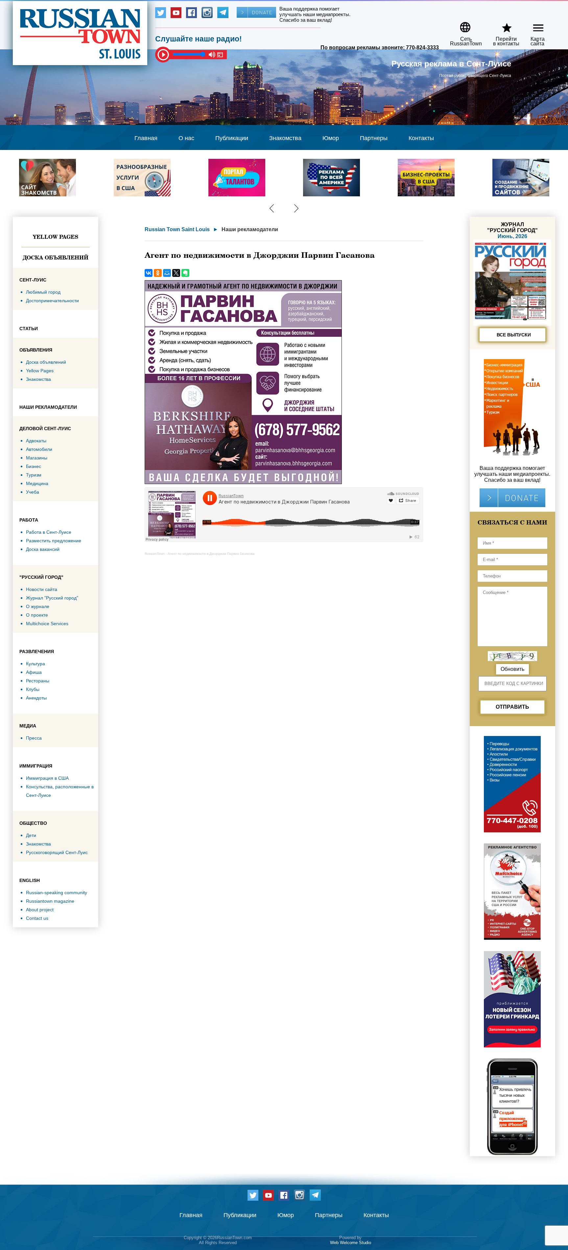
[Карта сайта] (533, 25)
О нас (186, 138)
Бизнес (33, 466)
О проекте (37, 615)
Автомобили (39, 449)
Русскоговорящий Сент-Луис (57, 852)
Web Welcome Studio (350, 1242)
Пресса (34, 738)
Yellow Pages (55, 236)
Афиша (34, 672)
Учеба (32, 492)
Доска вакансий (42, 549)
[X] (176, 273)
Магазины (36, 457)
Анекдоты (36, 697)
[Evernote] (185, 273)
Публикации (231, 138)
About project (40, 909)
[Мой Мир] (167, 273)
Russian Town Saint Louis (177, 229)
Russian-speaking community (56, 892)
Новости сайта (41, 589)
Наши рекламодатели (250, 229)
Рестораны (37, 680)
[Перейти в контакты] (502, 25)
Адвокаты (36, 440)
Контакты (421, 138)
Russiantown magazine (50, 901)
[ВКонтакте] (149, 273)
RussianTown (155, 553)
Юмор (330, 138)
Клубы (32, 689)
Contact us (37, 918)
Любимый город (43, 292)
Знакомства (285, 138)
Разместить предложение (53, 540)
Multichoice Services (47, 623)
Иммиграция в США (47, 778)
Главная (145, 138)
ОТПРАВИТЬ (512, 707)
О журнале (37, 606)
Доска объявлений (55, 257)
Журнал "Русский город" (52, 597)
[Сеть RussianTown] (461, 25)
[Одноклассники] (158, 273)
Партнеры (374, 138)
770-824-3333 (422, 47)
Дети (31, 835)
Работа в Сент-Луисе (48, 532)
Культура (35, 663)
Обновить (512, 669)
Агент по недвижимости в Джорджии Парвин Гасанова (211, 553)
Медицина (37, 483)
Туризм (33, 475)
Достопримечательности (52, 300)
